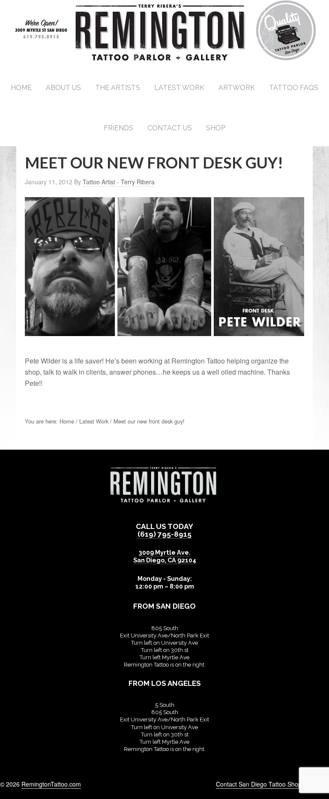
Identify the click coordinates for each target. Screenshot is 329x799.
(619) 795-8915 (164, 534)
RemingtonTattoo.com (51, 784)
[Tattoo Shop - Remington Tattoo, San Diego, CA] (165, 60)
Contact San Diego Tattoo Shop (259, 784)
